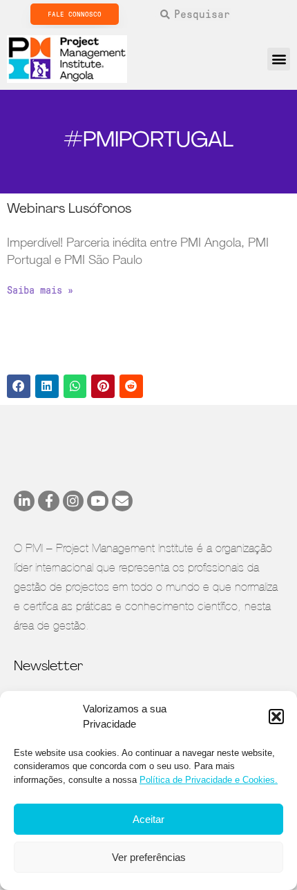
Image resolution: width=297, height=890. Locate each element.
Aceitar (148, 819)
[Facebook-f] (48, 501)
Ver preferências (149, 857)
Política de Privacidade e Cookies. (209, 780)
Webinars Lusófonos (69, 209)
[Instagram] (73, 501)
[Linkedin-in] (24, 501)
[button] (276, 716)
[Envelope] (122, 501)
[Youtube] (97, 501)
